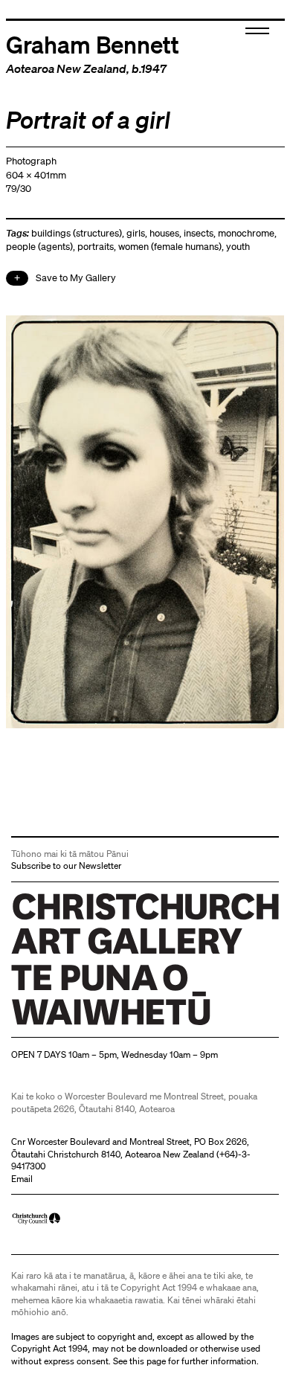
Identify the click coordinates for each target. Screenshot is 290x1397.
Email (22, 1178)
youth (238, 246)
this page (147, 1361)
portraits (95, 246)
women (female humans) (170, 246)
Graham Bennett (92, 44)
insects (198, 233)
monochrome (246, 233)
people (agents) (39, 246)
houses (164, 233)
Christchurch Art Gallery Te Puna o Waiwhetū (100, 1025)
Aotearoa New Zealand (66, 68)
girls (135, 233)
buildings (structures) (76, 233)
